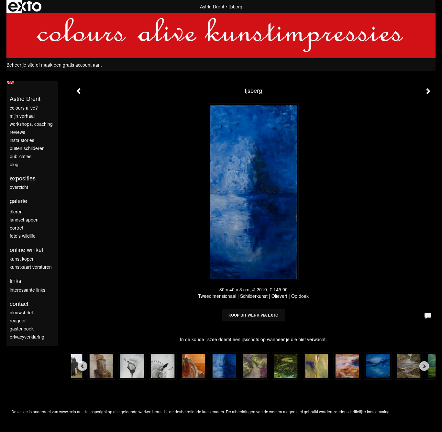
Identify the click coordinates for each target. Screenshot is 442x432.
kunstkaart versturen (31, 267)
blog (14, 164)
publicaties (20, 156)
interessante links (27, 289)
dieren (16, 211)
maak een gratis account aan (71, 64)
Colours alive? (24, 107)
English (10, 83)
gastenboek (22, 328)
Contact (19, 303)
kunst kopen (22, 258)
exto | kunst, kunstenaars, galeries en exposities (24, 6)
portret (16, 227)
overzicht (19, 187)
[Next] (424, 366)
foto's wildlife (23, 235)
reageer (18, 320)
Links (15, 280)
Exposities (23, 178)
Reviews (17, 132)
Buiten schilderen (27, 148)
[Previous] (82, 366)
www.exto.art (70, 411)
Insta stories (22, 140)
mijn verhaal (22, 116)
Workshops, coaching (31, 124)
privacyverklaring (27, 336)
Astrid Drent (212, 6)
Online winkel (26, 249)
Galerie (18, 201)
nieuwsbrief (21, 312)
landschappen (24, 219)
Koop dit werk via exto (253, 315)
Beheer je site (20, 64)
